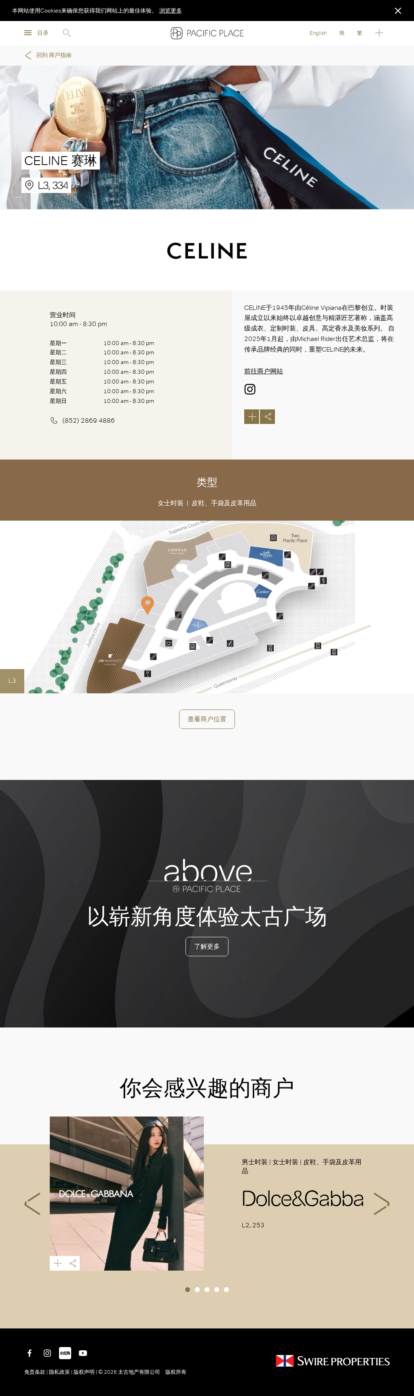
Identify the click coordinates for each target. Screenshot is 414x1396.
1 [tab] (187, 1289)
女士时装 (171, 503)
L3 (12, 680)
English (318, 33)
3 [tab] (207, 1289)
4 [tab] (217, 1289)
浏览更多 (170, 10)
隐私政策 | (60, 1372)
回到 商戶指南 (54, 55)
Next (381, 1204)
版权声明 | (85, 1372)
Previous (32, 1204)
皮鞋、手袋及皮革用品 (224, 503)
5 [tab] (226, 1289)
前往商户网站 (263, 371)
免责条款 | (36, 1372)
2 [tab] (197, 1289)
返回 (402, 1316)
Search (67, 33)
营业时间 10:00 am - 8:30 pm (78, 319)
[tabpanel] (207, 1193)
